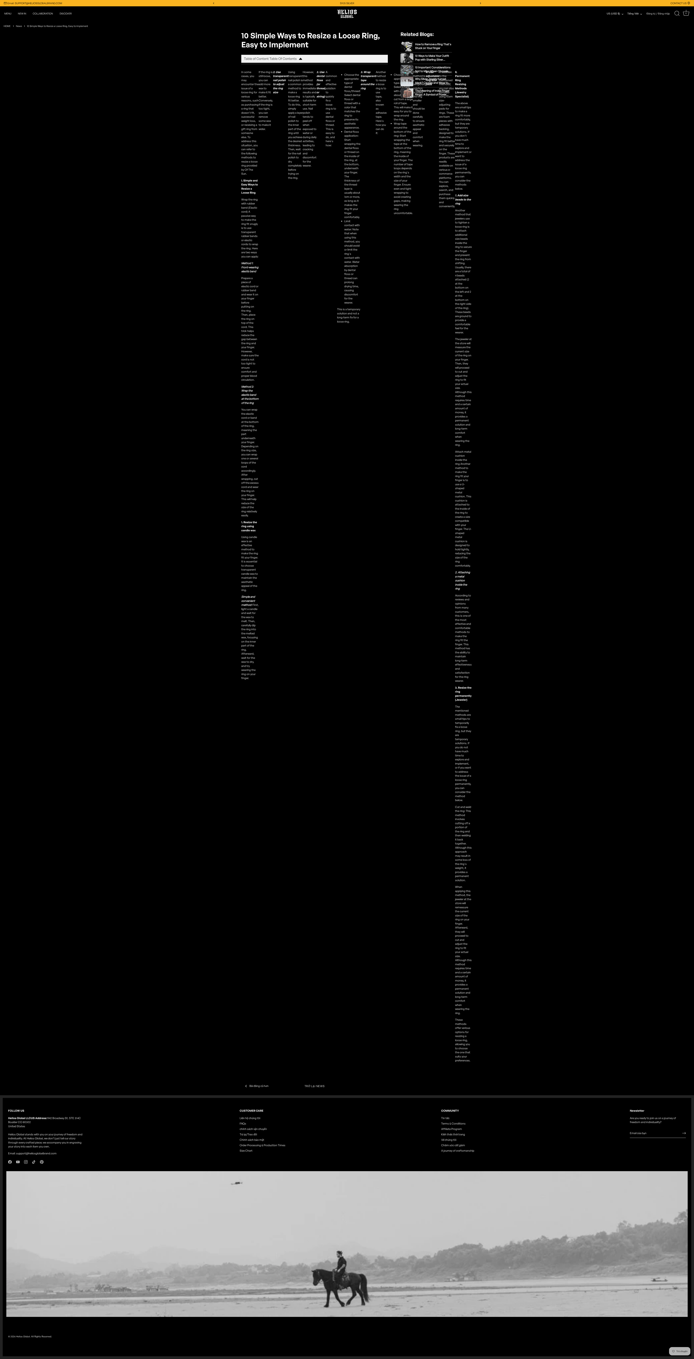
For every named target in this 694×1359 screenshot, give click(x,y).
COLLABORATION (43, 13)
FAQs (243, 1123)
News (19, 26)
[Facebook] (10, 1161)
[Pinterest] (42, 1161)
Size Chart (246, 1150)
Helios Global (23, 1336)
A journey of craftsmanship (457, 1150)
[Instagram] (26, 1161)
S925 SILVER (347, 3)
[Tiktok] (34, 1161)
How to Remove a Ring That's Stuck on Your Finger (433, 46)
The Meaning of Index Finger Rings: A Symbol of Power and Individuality (432, 92)
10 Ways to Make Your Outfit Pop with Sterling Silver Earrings (432, 57)
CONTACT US (679, 3)
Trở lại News (315, 1086)
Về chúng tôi (448, 1140)
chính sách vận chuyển (253, 1129)
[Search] (677, 14)
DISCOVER (66, 13)
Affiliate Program (451, 1129)
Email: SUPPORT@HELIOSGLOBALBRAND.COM (34, 3)
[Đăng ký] (684, 1133)
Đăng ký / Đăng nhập (658, 13)
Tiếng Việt (633, 13)
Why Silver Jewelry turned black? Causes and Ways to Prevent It (431, 81)
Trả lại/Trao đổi (248, 1134)
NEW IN (22, 13)
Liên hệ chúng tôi (250, 1118)
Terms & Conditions (453, 1123)
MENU (7, 13)
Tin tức (445, 1118)
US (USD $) (613, 13)
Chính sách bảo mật (252, 1140)
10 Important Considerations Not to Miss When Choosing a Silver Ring (433, 69)
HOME (7, 26)
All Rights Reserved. (41, 1336)
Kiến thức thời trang (453, 1134)
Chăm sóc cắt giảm (453, 1145)
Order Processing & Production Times (262, 1145)
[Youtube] (18, 1161)
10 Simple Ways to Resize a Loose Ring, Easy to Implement (57, 26)
